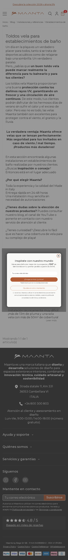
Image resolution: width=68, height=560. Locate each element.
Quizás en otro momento (34, 288)
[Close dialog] (58, 256)
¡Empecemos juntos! (34, 279)
